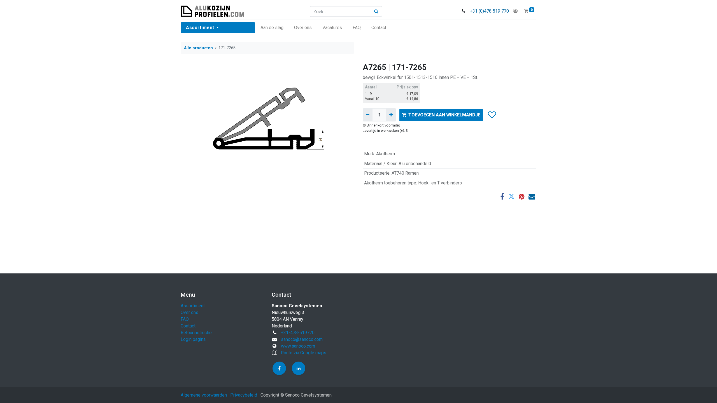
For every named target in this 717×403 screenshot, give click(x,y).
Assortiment (193, 305)
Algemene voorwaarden (204, 395)
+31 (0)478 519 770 (489, 11)
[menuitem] (272, 27)
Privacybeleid (243, 395)
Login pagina (193, 339)
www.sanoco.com (298, 346)
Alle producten (198, 48)
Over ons (189, 312)
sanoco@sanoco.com (302, 339)
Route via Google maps (303, 352)
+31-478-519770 (298, 332)
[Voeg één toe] (391, 114)
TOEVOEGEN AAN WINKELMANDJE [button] (444, 115)
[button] (492, 115)
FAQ (185, 319)
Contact (188, 326)
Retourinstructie (196, 332)
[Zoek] (376, 11)
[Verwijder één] (368, 114)
